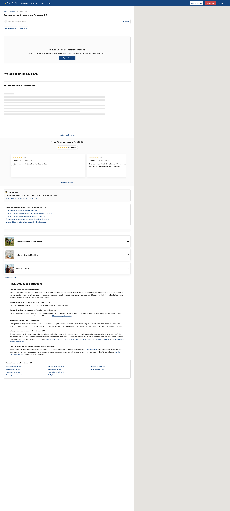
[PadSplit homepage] (10, 3)
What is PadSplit (91, 349)
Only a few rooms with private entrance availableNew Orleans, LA (28, 219)
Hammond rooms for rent (98, 366)
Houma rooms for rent (97, 369)
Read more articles (10, 277)
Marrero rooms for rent (13, 369)
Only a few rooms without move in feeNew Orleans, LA (24, 210)
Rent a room (210, 3)
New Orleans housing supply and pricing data (20, 198)
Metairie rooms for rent (13, 372)
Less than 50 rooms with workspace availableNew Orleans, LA (26, 222)
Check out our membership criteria (58, 339)
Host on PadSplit (196, 3)
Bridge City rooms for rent (56, 366)
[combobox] (63, 21)
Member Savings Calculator (62, 316)
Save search (12, 28)
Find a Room (23, 3)
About (33, 3)
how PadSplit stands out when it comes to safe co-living (90, 339)
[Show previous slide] (12, 165)
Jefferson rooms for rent (13, 366)
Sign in (221, 3)
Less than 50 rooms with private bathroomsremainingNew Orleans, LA (29, 213)
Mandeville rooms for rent (56, 372)
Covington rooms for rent (56, 375)
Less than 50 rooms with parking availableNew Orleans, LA (25, 216)
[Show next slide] (122, 165)
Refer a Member (46, 3)
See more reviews (67, 182)
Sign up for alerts (68, 58)
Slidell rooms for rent (54, 369)
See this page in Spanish (67, 135)
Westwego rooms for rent (14, 375)
